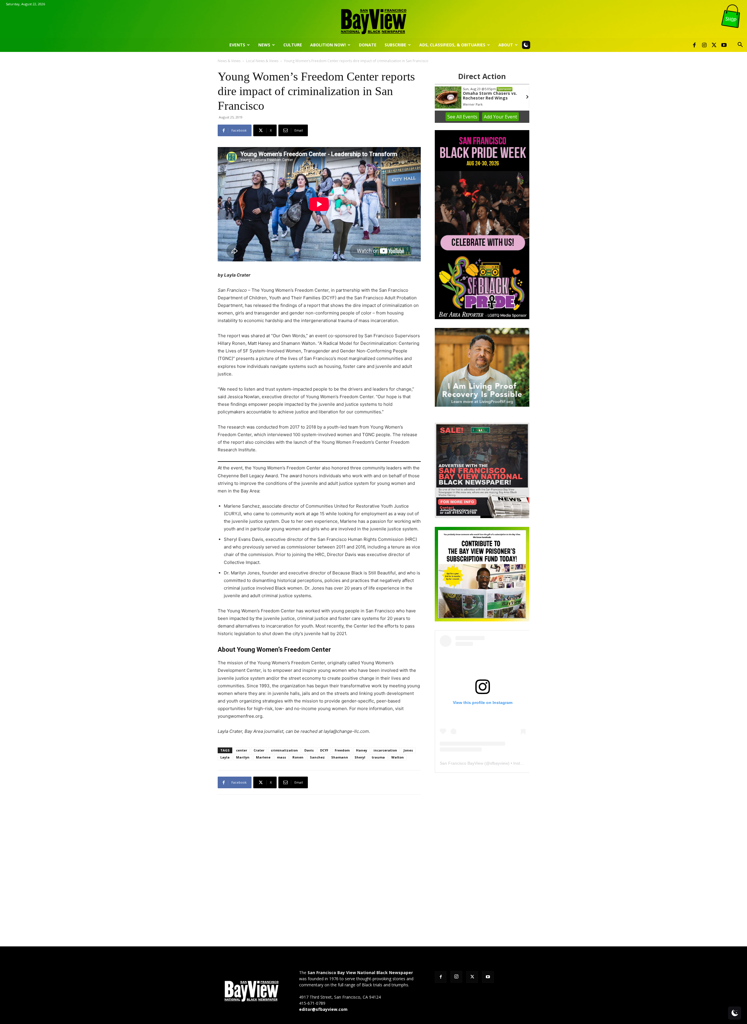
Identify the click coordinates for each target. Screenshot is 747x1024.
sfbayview (499, 763)
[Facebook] (694, 45)
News (264, 45)
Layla (225, 757)
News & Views (229, 60)
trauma (378, 757)
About (505, 45)
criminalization (284, 750)
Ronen (297, 757)
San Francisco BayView (461, 763)
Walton (397, 757)
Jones (408, 750)
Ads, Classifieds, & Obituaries (452, 45)
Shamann (339, 757)
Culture (292, 45)
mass (281, 757)
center (241, 750)
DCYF (324, 750)
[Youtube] (724, 45)
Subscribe (395, 45)
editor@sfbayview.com (323, 1009)
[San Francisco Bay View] (373, 19)
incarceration (385, 750)
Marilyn (242, 757)
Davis (309, 750)
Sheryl (360, 757)
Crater (259, 750)
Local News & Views (262, 60)
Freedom (342, 750)
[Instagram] (704, 45)
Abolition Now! (328, 45)
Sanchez (317, 757)
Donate (367, 45)
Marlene (263, 757)
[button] (740, 45)
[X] (714, 45)
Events (237, 45)
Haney (361, 750)
